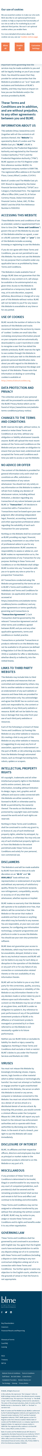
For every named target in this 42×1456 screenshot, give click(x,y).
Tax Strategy (6, 1383)
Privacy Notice (23, 1383)
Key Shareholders (7, 1323)
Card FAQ (4, 1343)
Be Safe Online (16, 1376)
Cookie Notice (26, 1376)
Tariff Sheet (5, 1376)
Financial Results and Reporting (13, 1331)
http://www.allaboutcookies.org (15, 380)
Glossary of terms (7, 1339)
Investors (4, 1327)
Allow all (5, 47)
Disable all (20, 47)
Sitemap (14, 1383)
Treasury (4, 1359)
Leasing (4, 1347)
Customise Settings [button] (35, 47)
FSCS (3, 1356)
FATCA (3, 1363)
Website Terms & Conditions (11, 1373)
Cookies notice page (29, 37)
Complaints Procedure (9, 1380)
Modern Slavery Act (24, 1380)
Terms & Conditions (28, 1373)
